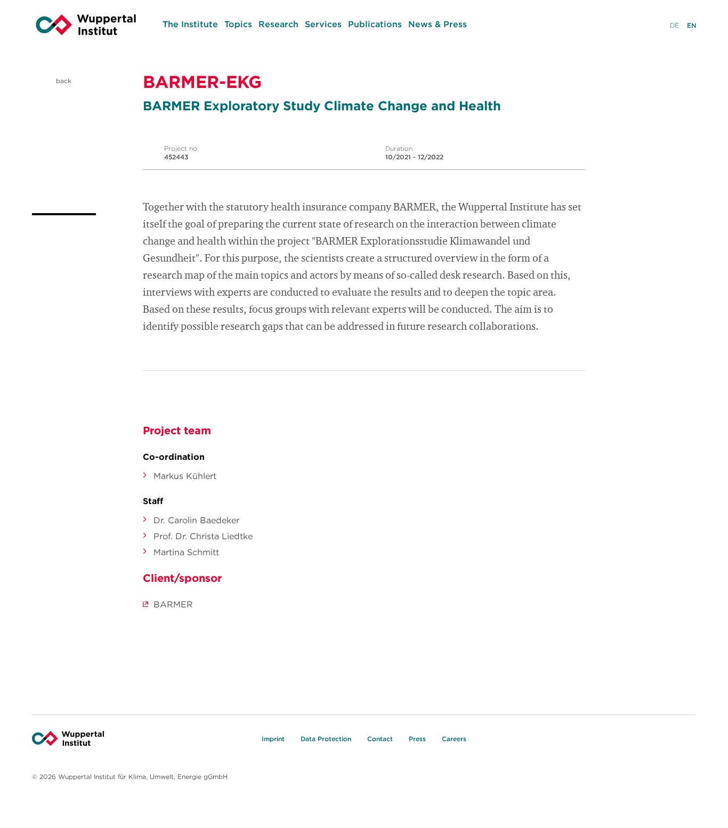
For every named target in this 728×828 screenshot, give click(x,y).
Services (323, 24)
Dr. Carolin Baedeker (196, 520)
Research (278, 24)
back (62, 81)
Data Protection (326, 739)
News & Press (437, 24)
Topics (238, 24)
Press (417, 739)
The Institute (190, 24)
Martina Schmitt (186, 552)
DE (674, 25)
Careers (454, 739)
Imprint (273, 739)
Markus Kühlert (184, 475)
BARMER (173, 604)
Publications (375, 24)
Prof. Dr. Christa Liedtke (203, 536)
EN (691, 25)
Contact (380, 739)
